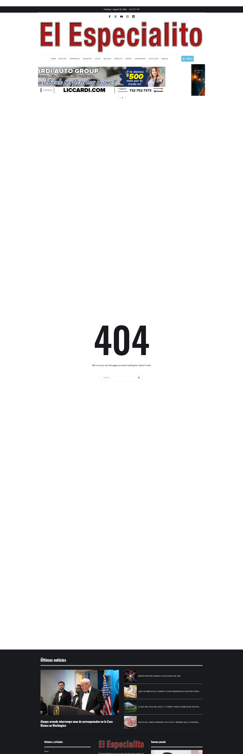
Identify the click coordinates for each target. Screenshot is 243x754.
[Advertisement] (114, 624)
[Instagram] (127, 16)
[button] (39, 79)
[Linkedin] (133, 16)
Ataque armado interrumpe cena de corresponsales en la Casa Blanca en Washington (76, 723)
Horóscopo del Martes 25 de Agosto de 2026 (159, 676)
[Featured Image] (79, 692)
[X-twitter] (115, 16)
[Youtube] (121, 16)
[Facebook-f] (109, 16)
